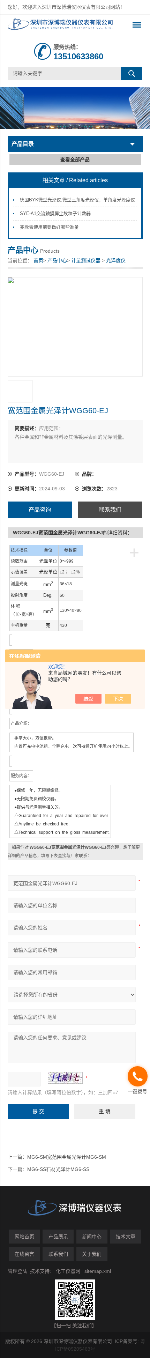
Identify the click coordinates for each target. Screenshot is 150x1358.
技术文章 (125, 1236)
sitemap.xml (97, 1271)
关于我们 (92, 1254)
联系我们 (110, 510)
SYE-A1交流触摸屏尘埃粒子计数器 (55, 213)
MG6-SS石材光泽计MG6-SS (58, 1169)
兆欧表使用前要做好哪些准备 (49, 227)
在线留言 (24, 1254)
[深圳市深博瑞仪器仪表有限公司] (62, 25)
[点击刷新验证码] (65, 1078)
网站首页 (24, 1236)
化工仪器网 (68, 1271)
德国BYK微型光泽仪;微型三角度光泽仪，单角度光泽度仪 (77, 199)
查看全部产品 (75, 159)
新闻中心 (92, 1236)
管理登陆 (17, 1271)
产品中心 (57, 260)
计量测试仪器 (85, 260)
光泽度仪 (116, 260)
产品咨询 (40, 510)
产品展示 (58, 1236)
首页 (38, 260)
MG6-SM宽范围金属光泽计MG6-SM (66, 1157)
